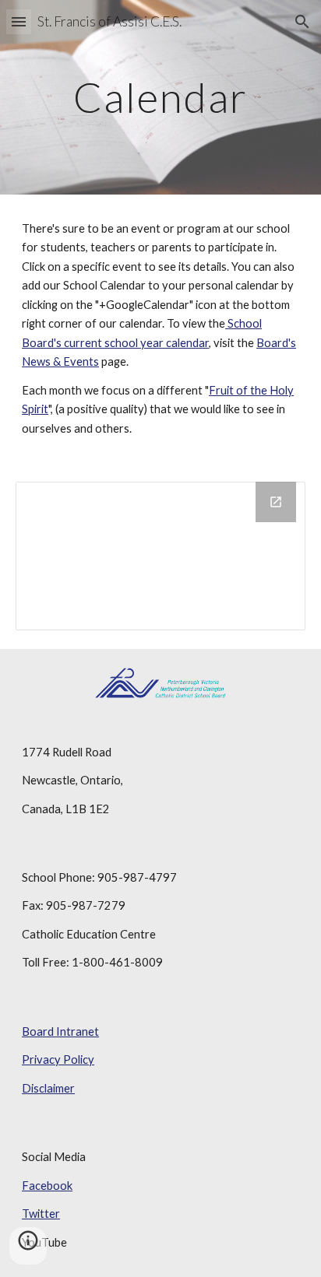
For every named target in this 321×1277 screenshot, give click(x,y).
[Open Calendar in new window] (276, 502)
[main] (160, 97)
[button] (18, 21)
